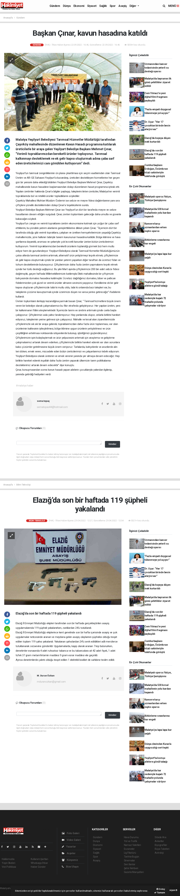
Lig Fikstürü (130, 852)
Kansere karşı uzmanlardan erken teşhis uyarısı (155, 227)
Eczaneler (129, 848)
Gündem (55, 6)
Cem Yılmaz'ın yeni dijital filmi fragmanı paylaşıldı (156, 97)
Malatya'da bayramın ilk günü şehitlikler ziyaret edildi (157, 82)
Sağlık (103, 6)
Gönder (112, 444)
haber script (6, 892)
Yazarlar (71, 846)
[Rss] (34, 846)
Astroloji (159, 852)
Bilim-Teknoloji (23, 484)
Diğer (133, 6)
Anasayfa (8, 17)
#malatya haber (24, 385)
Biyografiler (161, 845)
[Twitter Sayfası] (9, 846)
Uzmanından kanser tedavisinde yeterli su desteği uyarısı (156, 68)
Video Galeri (73, 840)
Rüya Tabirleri (162, 848)
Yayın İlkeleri (8, 863)
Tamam (160, 892)
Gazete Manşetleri (134, 872)
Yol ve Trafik (130, 841)
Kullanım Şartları (39, 859)
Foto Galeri (72, 833)
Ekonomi (78, 6)
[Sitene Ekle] (46, 846)
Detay (161, 889)
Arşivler (70, 853)
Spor (113, 6)
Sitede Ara (160, 837)
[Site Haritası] (40, 846)
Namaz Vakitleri (132, 845)
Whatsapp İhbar (39, 863)
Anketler (159, 841)
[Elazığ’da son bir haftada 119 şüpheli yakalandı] (62, 566)
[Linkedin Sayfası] (27, 846)
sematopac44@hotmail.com (52, 407)
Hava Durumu (131, 837)
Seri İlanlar (129, 864)
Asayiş (122, 6)
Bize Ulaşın (72, 866)
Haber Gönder (38, 866)
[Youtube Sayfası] (21, 846)
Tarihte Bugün (131, 856)
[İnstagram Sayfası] (15, 846)
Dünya (67, 6)
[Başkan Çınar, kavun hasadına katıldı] (62, 91)
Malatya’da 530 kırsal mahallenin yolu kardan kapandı (157, 213)
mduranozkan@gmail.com (51, 681)
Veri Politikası (9, 866)
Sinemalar (129, 860)
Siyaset (92, 6)
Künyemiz (72, 860)
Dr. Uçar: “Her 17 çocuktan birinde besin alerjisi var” (157, 125)
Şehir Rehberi (131, 868)
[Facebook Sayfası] (3, 846)
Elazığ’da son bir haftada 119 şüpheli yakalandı (155, 154)
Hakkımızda (8, 859)
